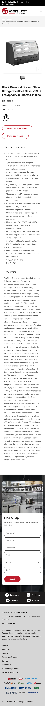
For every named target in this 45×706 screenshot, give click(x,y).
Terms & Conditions (10, 672)
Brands (5, 653)
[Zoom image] (39, 69)
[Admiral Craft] (14, 11)
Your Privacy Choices (10, 668)
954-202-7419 (8, 623)
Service (5, 661)
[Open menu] (41, 11)
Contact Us (10, 4)
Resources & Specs (9, 657)
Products (9, 19)
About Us (6, 649)
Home (3, 19)
